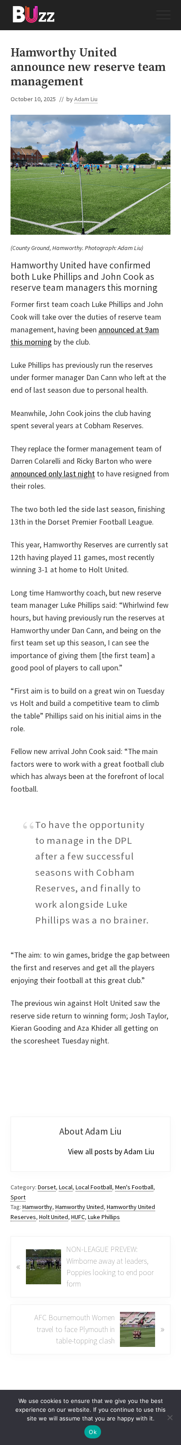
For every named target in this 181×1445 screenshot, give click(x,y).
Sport (18, 1197)
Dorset (47, 1187)
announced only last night (53, 474)
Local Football (94, 1187)
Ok (93, 1431)
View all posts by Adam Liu (111, 1151)
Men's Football (134, 1187)
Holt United (53, 1217)
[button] (163, 15)
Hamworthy (37, 1207)
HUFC (78, 1217)
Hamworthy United (79, 1207)
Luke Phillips (104, 1217)
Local (65, 1187)
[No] (170, 1417)
